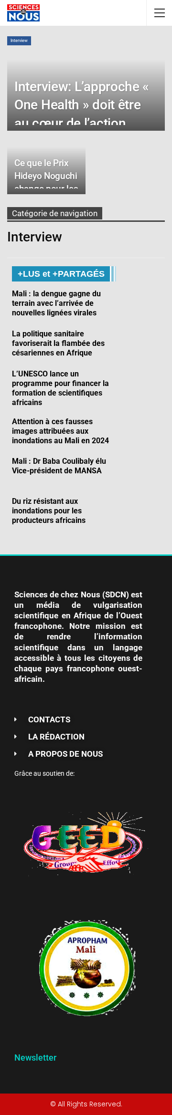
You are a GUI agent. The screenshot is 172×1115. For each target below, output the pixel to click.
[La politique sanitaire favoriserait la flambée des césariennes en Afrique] (144, 344)
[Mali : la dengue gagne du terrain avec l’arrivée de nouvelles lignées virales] (144, 304)
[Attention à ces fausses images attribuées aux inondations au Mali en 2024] (144, 432)
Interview (19, 40)
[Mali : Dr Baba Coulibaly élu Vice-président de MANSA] (144, 472)
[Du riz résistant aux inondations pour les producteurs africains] (144, 512)
